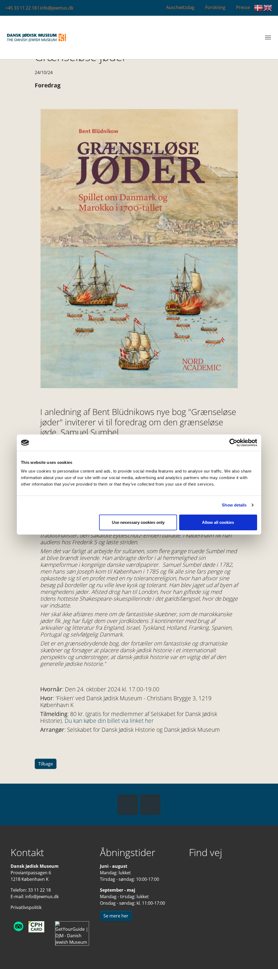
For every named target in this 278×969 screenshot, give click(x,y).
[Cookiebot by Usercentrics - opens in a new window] (233, 443)
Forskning (215, 7)
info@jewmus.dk (56, 8)
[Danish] (258, 8)
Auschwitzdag (180, 7)
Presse (243, 7)
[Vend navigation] (268, 37)
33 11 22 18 (39, 890)
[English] (268, 8)
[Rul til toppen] (266, 957)
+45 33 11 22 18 (21, 8)
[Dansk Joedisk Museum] (36, 37)
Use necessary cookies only (138, 522)
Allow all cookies (218, 522)
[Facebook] (128, 804)
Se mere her (115, 916)
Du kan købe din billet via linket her (109, 720)
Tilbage (45, 764)
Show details (234, 505)
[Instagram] (150, 804)
